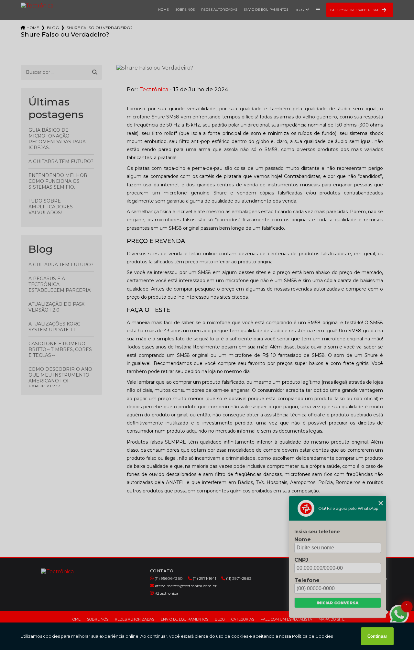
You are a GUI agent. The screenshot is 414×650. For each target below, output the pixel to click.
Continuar (377, 636)
